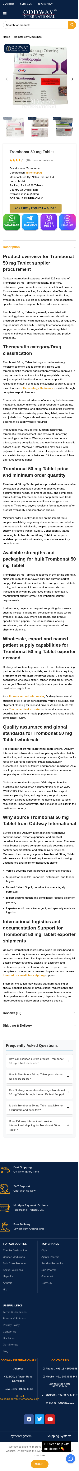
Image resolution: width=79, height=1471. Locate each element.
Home (6, 36)
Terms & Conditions (14, 1311)
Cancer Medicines (14, 1256)
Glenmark (47, 1276)
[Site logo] (39, 13)
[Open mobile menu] (5, 13)
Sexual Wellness (13, 1269)
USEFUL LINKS (12, 1305)
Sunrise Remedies (52, 1263)
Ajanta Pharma (50, 1256)
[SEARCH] (72, 25)
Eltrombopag (34, 172)
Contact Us (9, 1331)
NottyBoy (46, 1282)
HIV (5, 1289)
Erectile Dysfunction (15, 1250)
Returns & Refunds (14, 1318)
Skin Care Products (14, 1263)
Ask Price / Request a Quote (35, 208)
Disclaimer (9, 1338)
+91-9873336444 (61, 1385)
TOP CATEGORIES (15, 1243)
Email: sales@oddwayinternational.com (19, 1397)
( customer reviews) (39, 160)
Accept (40, 1464)
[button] (7, 79)
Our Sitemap (10, 1344)
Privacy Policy (11, 1324)
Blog (5, 1351)
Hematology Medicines (28, 36)
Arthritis (7, 1282)
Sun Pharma (49, 1269)
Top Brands (50, 1243)
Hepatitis (8, 1276)
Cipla (44, 1250)
